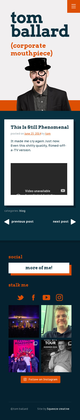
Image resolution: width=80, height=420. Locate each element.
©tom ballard (19, 408)
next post (60, 221)
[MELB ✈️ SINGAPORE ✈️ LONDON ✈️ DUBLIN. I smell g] (57, 321)
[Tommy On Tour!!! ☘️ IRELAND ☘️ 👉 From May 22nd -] (57, 356)
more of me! (38, 267)
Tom (48, 133)
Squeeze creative (58, 408)
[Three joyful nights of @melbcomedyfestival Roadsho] (22, 356)
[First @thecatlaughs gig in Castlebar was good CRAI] (22, 321)
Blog (22, 210)
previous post (22, 221)
